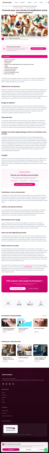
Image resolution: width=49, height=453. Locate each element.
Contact (41, 2)
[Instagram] (3, 384)
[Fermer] (46, 444)
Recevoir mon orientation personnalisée (24, 184)
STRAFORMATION (28, 266)
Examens (3, 397)
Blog (6, 6)
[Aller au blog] (35, 2)
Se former (10, 6)
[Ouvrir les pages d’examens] (32, 2)
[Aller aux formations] (22, 2)
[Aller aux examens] (29, 2)
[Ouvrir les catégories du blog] (37, 2)
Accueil (16, 2)
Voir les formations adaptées (38, 48)
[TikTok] (6, 384)
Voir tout (44, 315)
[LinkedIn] (10, 384)
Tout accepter (11, 449)
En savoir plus (30, 446)
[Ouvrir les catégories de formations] (25, 2)
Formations (4, 395)
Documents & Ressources (7, 415)
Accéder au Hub (5, 410)
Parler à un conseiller (33, 288)
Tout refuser (28, 449)
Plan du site (4, 413)
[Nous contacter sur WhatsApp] (46, 450)
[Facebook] (13, 384)
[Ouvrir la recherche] (47, 2)
